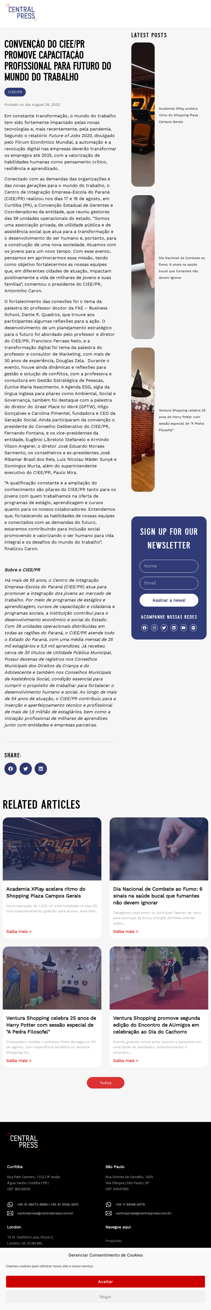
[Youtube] (183, 627)
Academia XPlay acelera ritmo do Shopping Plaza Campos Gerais (178, 115)
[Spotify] (193, 627)
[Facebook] (144, 627)
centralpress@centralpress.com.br (45, 1213)
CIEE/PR (15, 92)
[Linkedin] (173, 627)
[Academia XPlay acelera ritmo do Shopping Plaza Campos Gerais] (143, 114)
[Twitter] (164, 627)
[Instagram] (154, 627)
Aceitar (105, 1281)
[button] (10, 769)
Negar (105, 1296)
